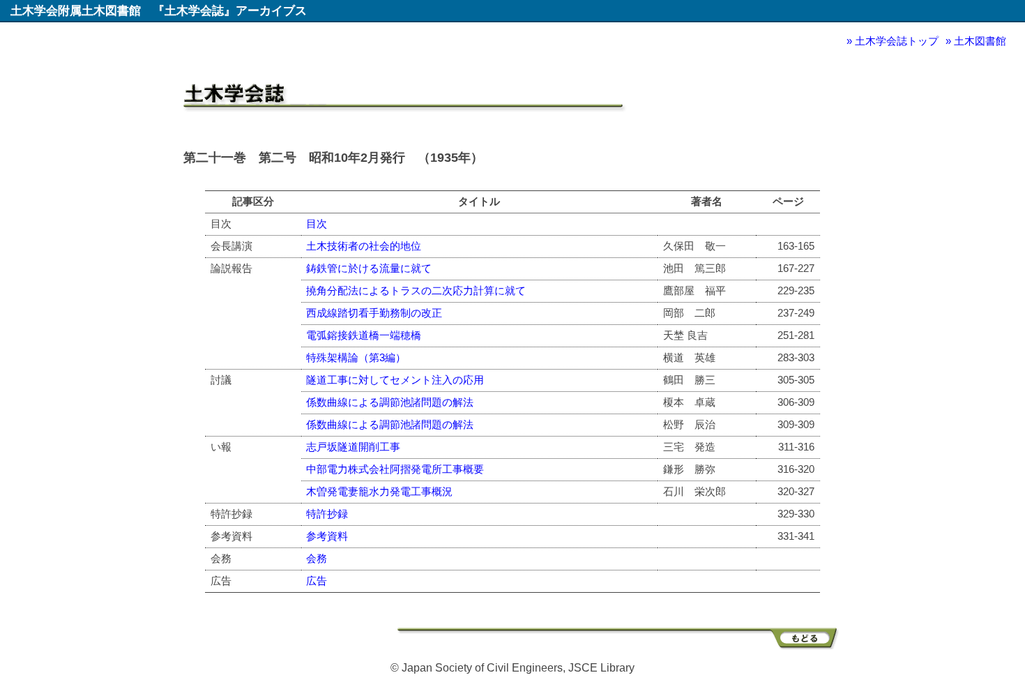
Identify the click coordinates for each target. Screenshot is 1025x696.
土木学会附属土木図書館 (75, 10)
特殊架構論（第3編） (356, 357)
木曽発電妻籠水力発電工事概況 (379, 491)
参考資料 (327, 536)
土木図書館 (980, 41)
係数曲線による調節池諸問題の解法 (389, 402)
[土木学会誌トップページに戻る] (619, 645)
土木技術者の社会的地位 (363, 246)
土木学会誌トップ (897, 41)
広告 (316, 581)
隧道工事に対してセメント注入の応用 (395, 380)
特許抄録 (327, 514)
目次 (316, 223)
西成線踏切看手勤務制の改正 (374, 313)
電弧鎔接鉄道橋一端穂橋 (363, 335)
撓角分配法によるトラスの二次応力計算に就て (416, 290)
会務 (316, 558)
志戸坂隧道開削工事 (353, 447)
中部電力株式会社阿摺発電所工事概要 (395, 469)
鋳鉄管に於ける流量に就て (369, 268)
